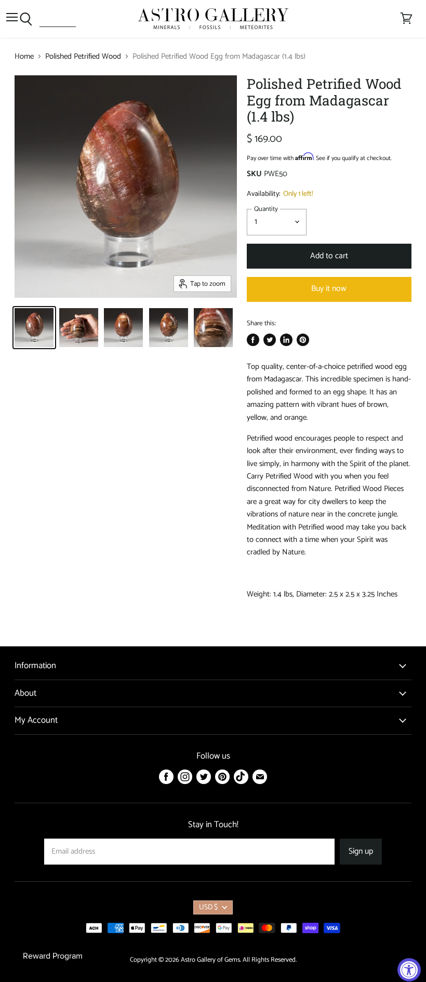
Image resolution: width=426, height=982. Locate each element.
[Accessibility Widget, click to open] (409, 969)
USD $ (208, 907)
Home (24, 56)
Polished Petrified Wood (83, 56)
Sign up (361, 851)
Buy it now (329, 289)
